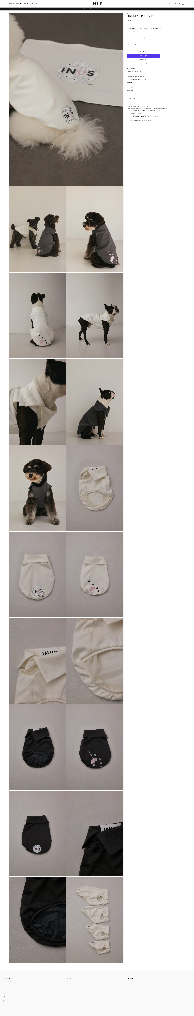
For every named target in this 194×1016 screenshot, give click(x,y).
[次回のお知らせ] (184, 9)
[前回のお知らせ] (9, 9)
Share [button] (129, 125)
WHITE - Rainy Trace (156, 28)
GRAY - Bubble (143, 28)
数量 (128, 41)
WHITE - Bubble (132, 28)
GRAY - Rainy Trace (133, 31)
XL (142, 38)
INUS (8, 1007)
